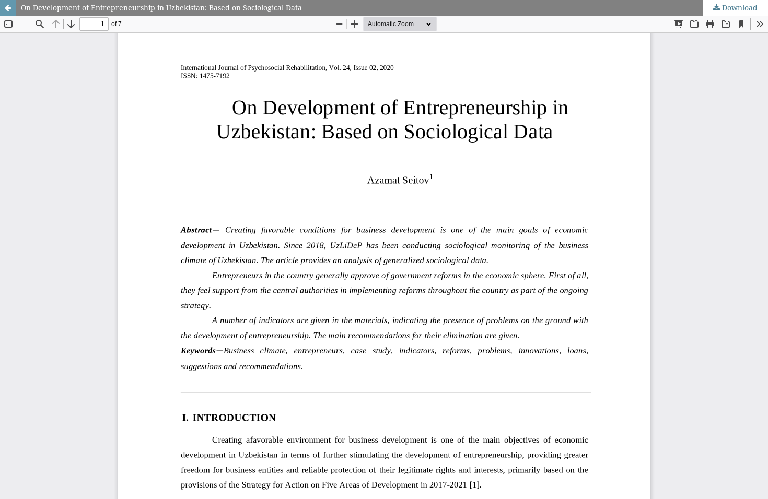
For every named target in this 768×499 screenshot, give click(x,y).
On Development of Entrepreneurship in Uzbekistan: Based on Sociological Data (161, 8)
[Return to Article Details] (8, 8)
